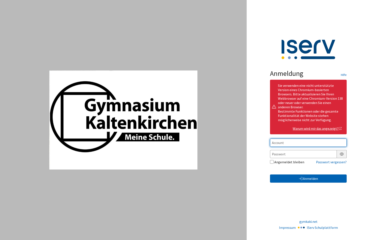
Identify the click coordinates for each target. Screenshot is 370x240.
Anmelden (310, 178)
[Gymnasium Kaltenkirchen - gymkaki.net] (123, 119)
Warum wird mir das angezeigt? (316, 128)
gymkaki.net (308, 221)
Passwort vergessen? (331, 162)
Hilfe (344, 75)
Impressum (287, 227)
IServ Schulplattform (322, 227)
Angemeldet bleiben (289, 162)
